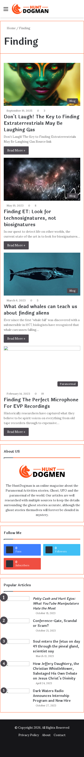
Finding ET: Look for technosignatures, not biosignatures (30, 218)
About (46, 735)
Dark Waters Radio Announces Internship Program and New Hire (52, 696)
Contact (60, 735)
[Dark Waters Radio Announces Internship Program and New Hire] (16, 697)
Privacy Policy (28, 735)
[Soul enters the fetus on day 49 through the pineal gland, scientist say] (16, 648)
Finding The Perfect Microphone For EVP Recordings (41, 403)
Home (11, 28)
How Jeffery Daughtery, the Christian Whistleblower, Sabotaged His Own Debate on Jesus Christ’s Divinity (56, 671)
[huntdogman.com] (30, 8)
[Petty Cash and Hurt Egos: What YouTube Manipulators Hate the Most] (16, 605)
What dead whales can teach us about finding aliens (40, 310)
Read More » (16, 150)
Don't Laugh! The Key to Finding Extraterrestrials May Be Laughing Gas (41, 123)
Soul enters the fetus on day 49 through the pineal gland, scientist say (56, 646)
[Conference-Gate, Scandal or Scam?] (16, 627)
